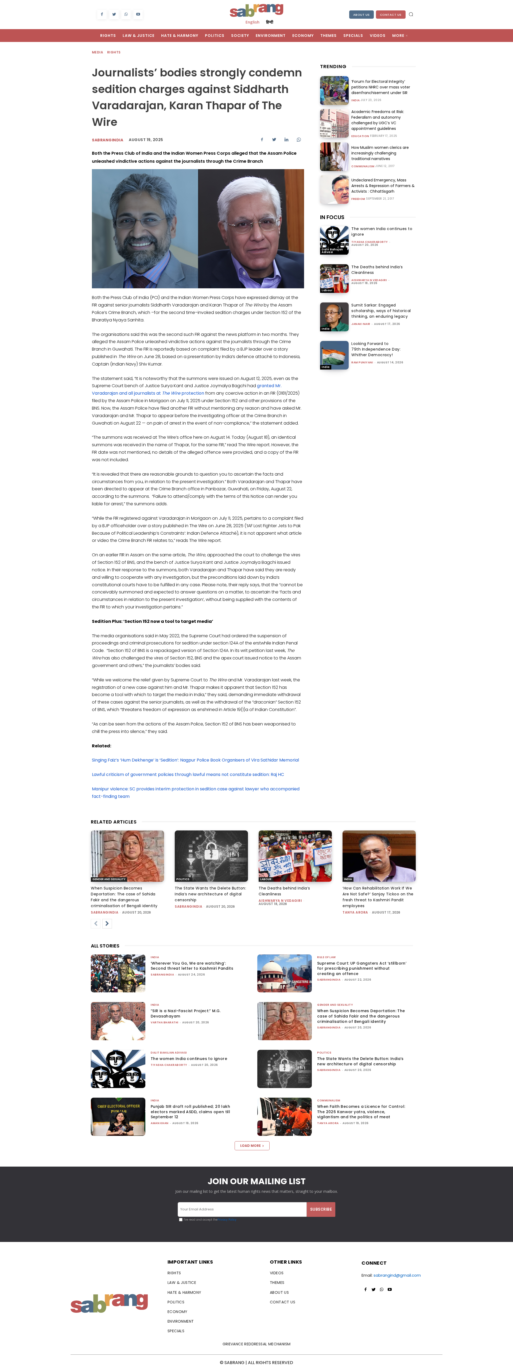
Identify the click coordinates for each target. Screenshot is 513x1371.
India (355, 100)
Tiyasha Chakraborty (369, 242)
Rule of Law (326, 957)
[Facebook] (102, 14)
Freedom (358, 199)
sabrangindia (107, 140)
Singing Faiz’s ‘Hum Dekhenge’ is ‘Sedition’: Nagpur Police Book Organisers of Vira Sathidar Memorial (195, 760)
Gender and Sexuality (109, 879)
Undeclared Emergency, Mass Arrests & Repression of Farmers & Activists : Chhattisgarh (383, 185)
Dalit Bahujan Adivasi (332, 250)
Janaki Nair (360, 324)
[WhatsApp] (126, 14)
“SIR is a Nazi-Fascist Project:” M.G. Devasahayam (186, 1013)
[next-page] (107, 924)
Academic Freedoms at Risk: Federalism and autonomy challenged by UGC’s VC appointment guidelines (377, 120)
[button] (411, 14)
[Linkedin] (286, 139)
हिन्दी (269, 22)
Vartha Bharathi (164, 1022)
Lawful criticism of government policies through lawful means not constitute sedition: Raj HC (188, 774)
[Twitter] (114, 14)
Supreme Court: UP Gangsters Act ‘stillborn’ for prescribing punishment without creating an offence (361, 968)
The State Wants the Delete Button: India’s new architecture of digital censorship (210, 894)
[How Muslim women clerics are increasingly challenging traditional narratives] (334, 156)
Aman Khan (160, 1123)
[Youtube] (138, 14)
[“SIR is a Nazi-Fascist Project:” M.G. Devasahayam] (118, 1021)
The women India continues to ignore (189, 1058)
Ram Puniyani (362, 362)
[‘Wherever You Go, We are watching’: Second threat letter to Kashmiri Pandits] (118, 973)
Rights (114, 52)
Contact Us (391, 15)
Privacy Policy (226, 1220)
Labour (327, 290)
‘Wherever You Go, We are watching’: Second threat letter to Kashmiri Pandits (192, 966)
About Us (361, 15)
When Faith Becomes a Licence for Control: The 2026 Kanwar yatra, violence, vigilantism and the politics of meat (361, 1112)
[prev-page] (95, 924)
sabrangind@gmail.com (397, 1275)
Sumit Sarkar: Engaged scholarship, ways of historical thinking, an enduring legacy (381, 310)
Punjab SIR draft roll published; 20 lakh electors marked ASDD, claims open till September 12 (190, 1112)
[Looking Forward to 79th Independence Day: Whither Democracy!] (334, 355)
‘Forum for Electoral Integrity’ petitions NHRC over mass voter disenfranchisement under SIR (380, 87)
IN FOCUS (332, 217)
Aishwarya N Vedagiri (369, 280)
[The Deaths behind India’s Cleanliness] (334, 278)
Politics (182, 879)
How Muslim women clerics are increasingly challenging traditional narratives (380, 153)
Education (360, 136)
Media (97, 52)
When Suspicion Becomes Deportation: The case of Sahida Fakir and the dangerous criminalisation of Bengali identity (361, 1016)
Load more (250, 1145)
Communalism (363, 166)
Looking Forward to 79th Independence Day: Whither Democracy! (376, 349)
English (252, 22)
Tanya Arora (355, 912)
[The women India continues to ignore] (334, 240)
